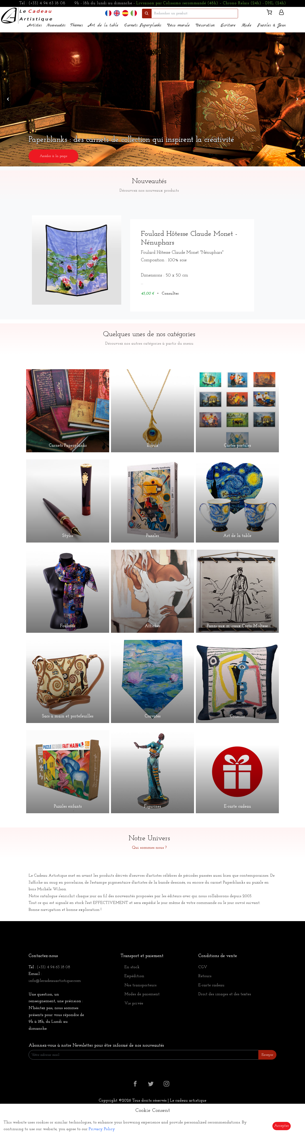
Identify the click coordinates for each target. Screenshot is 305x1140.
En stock (132, 967)
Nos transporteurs (140, 985)
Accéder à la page (251, 156)
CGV (202, 967)
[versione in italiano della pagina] (134, 13)
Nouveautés (55, 25)
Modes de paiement (142, 994)
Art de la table (103, 25)
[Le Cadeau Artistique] (26, 15)
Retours (204, 976)
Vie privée (133, 1004)
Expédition (134, 976)
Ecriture (228, 25)
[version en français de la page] (108, 13)
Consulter (170, 294)
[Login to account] (281, 13)
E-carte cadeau (211, 985)
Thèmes (76, 25)
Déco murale (178, 25)
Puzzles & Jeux (271, 25)
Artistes (34, 25)
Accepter (281, 1126)
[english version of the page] (117, 13)
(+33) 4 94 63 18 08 (47, 3)
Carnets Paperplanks (142, 25)
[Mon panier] (271, 13)
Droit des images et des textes (224, 994)
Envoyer (267, 1055)
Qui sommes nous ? (149, 848)
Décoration (205, 25)
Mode (246, 25)
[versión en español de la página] (125, 13)
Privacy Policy (102, 1129)
